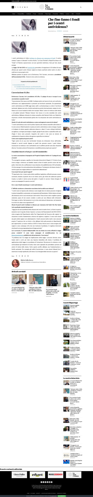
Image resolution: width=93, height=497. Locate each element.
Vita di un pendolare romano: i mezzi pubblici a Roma (75, 342)
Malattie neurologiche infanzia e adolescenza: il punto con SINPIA (76, 121)
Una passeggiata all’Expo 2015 (74, 306)
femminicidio (31, 67)
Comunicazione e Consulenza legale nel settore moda (76, 113)
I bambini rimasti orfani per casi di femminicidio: (27, 86)
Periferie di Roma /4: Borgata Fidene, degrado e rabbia (75, 349)
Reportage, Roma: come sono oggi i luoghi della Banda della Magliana (75, 327)
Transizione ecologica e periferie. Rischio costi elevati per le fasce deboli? (75, 286)
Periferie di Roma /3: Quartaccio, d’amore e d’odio (75, 356)
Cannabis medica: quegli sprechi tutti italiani (75, 294)
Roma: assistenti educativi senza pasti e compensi (74, 228)
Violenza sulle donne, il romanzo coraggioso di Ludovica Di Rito (76, 163)
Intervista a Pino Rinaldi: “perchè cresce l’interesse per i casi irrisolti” (76, 79)
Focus (47, 287)
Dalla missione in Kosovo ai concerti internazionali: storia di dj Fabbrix (76, 155)
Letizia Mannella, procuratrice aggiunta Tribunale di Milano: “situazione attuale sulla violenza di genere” (76, 69)
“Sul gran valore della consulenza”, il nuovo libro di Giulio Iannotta (35, 289)
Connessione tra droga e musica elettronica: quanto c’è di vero (75, 171)
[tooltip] (16, 7)
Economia (14, 285)
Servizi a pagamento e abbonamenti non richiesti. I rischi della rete (75, 260)
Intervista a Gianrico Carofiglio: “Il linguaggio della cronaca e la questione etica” (75, 88)
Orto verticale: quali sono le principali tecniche (75, 207)
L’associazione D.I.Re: (18, 85)
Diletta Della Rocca (52, 31)
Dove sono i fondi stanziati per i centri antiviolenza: (31, 88)
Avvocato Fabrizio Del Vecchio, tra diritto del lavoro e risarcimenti (18, 289)
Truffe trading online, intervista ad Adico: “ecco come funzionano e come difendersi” (76, 130)
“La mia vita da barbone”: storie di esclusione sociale (75, 363)
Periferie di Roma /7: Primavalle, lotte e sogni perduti (75, 320)
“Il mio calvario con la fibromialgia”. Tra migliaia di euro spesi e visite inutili (76, 190)
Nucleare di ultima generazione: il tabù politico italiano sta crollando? (75, 220)
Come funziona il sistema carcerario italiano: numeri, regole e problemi (75, 236)
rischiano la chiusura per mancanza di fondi (42, 58)
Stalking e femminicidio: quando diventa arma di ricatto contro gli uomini (74, 245)
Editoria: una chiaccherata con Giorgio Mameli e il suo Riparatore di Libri (75, 198)
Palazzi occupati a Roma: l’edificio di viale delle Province (75, 335)
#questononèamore (17, 235)
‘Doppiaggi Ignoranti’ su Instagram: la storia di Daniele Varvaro (75, 139)
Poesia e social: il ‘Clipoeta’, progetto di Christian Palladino (76, 147)
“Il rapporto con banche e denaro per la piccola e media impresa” (76, 106)
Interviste (59, 31)
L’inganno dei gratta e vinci (75, 252)
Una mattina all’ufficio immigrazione (74, 370)
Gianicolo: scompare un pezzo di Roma (75, 313)
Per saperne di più (53, 495)
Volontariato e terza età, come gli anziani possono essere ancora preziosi (75, 276)
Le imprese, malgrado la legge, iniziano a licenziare (75, 268)
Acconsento (61, 496)
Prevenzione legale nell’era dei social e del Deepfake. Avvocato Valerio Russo (52, 292)
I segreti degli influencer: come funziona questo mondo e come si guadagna (74, 180)
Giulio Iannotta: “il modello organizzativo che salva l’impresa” (75, 97)
